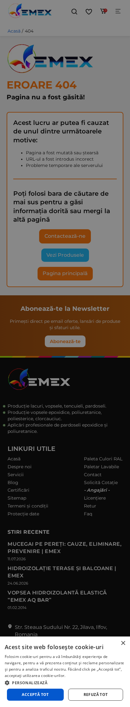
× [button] (123, 643)
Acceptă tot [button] (35, 694)
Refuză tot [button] (96, 694)
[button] (65, 682)
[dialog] (65, 671)
